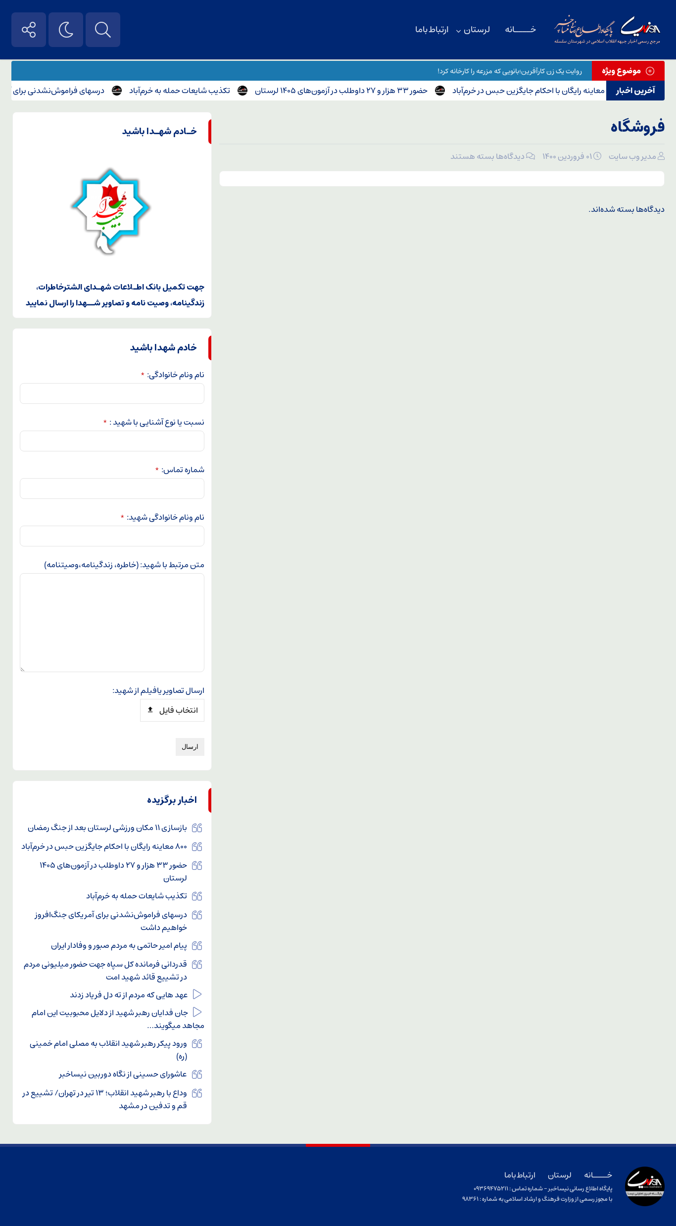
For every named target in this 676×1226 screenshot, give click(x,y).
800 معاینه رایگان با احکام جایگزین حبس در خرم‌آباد (548, 91)
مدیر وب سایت (632, 156)
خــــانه (520, 30)
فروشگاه (638, 127)
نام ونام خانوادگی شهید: (162, 517)
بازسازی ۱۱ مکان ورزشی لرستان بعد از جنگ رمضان (107, 827)
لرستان (477, 30)
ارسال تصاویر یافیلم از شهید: (158, 690)
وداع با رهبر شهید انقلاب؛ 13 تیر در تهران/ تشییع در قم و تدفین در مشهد (105, 1099)
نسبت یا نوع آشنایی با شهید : (153, 422)
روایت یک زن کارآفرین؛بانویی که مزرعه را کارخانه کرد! (509, 71)
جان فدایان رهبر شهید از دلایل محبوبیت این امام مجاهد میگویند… (118, 1019)
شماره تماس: (179, 470)
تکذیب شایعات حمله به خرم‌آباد (193, 91)
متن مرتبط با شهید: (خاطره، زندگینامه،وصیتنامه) (124, 565)
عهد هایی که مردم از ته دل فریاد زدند (129, 995)
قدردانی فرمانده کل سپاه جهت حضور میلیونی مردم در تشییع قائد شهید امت (105, 970)
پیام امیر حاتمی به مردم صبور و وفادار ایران (119, 945)
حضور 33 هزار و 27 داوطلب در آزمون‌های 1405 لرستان (354, 91)
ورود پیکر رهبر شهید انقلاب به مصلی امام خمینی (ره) (108, 1049)
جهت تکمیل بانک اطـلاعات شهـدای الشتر (134, 287)
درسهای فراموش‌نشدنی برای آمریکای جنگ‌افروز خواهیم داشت (111, 921)
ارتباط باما (432, 30)
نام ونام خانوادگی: (172, 375)
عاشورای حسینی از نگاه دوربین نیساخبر (123, 1074)
